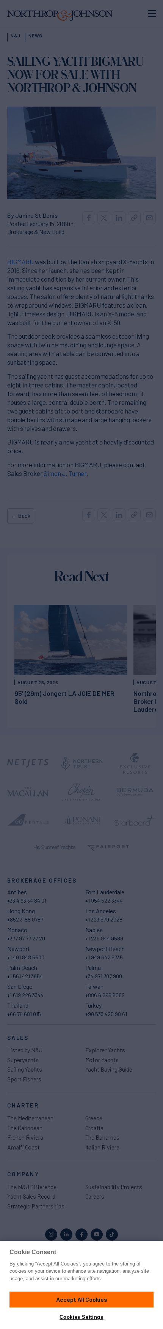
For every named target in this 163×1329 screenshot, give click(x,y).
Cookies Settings (81, 1317)
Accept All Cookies (81, 1299)
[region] (81, 1285)
